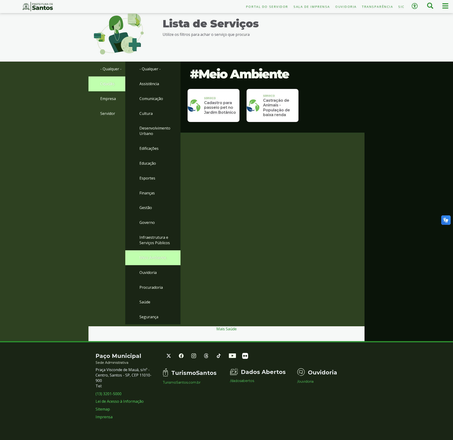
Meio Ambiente (152, 257)
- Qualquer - (111, 68)
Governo (147, 222)
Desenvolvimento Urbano (154, 131)
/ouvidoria (305, 381)
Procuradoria (151, 287)
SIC (401, 6)
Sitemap (103, 409)
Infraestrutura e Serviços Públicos (154, 240)
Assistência (149, 83)
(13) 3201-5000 (109, 393)
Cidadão (107, 83)
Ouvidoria (346, 6)
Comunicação (151, 98)
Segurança (148, 316)
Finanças (147, 193)
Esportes (147, 178)
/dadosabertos (242, 380)
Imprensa (104, 416)
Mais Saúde (226, 328)
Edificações (149, 148)
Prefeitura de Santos (38, 6)
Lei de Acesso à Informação (120, 401)
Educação (147, 163)
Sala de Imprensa (312, 6)
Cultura (146, 113)
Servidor (107, 113)
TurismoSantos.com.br (182, 382)
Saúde (144, 302)
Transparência (377, 6)
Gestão (145, 207)
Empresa (108, 98)
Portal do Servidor (267, 6)
